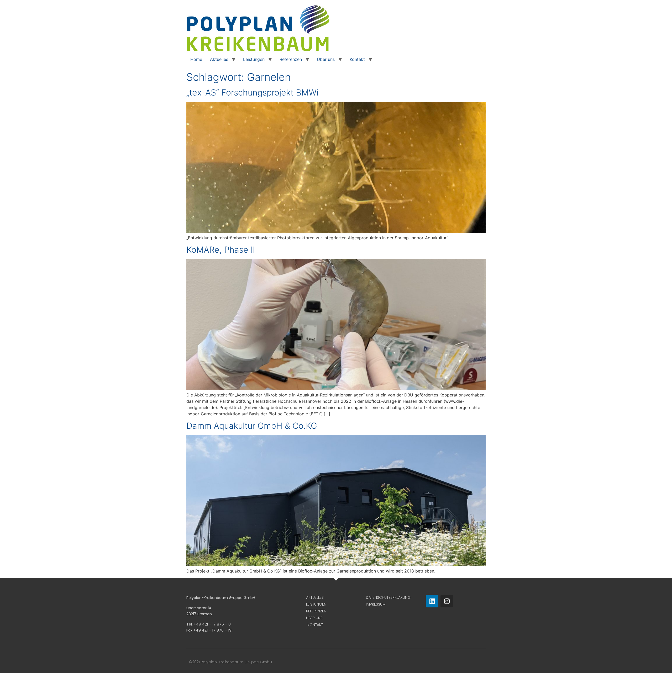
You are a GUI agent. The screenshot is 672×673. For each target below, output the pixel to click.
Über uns (326, 59)
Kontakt (357, 59)
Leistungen (254, 59)
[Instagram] (446, 601)
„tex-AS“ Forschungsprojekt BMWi (252, 92)
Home (196, 59)
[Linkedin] (432, 601)
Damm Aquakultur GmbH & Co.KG (251, 426)
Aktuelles (219, 59)
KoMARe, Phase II (220, 250)
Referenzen (291, 59)
